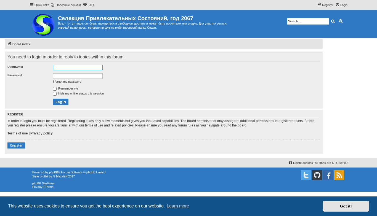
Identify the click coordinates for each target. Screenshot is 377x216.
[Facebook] (328, 175)
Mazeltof (61, 176)
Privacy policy (41, 133)
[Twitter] (306, 175)
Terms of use (17, 133)
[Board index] (44, 23)
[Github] (317, 175)
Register (16, 145)
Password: (15, 75)
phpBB (53, 172)
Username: (15, 66)
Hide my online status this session (80, 93)
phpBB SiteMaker (43, 183)
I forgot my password (67, 81)
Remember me (67, 88)
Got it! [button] (346, 206)
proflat (44, 176)
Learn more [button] (178, 206)
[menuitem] (66, 5)
